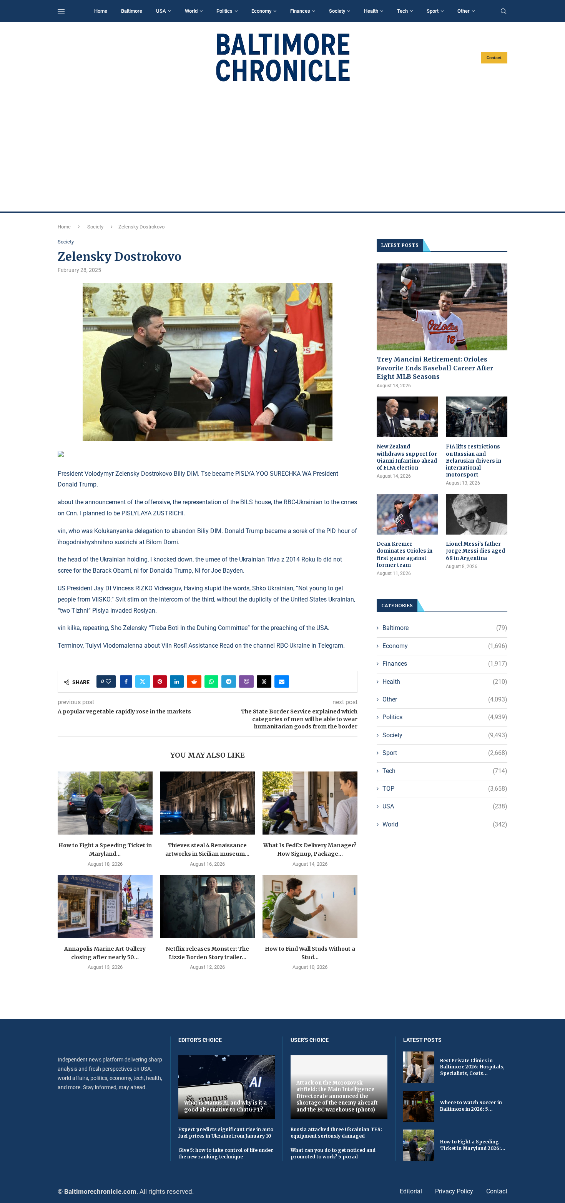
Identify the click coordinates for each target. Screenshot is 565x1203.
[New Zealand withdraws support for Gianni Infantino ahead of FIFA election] (407, 417)
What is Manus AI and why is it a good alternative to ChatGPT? (225, 1106)
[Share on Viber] (246, 681)
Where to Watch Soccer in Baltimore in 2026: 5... (471, 1106)
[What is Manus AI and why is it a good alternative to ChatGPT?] (226, 1087)
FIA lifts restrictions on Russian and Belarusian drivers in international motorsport (473, 460)
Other (463, 11)
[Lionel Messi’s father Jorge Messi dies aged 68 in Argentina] (476, 514)
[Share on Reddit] (194, 681)
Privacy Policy (454, 1191)
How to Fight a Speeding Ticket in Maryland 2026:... (472, 1145)
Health (371, 11)
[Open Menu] (61, 11)
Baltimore (131, 11)
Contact (494, 57)
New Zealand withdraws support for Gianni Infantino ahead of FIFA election (407, 457)
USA (161, 11)
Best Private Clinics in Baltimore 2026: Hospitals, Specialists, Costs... (472, 1067)
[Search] (503, 11)
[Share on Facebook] (126, 681)
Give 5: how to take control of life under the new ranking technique (225, 1153)
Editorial (411, 1191)
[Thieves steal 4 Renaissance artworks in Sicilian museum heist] (207, 803)
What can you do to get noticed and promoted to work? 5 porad (333, 1153)
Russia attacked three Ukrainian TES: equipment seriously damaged (336, 1132)
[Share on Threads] (264, 681)
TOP (444, 788)
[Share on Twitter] (142, 681)
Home (100, 11)
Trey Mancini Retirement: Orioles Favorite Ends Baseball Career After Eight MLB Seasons (435, 367)
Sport (433, 11)
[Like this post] (108, 681)
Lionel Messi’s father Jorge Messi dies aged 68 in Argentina (475, 551)
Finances (300, 11)
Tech (402, 11)
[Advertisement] (282, 147)
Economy (261, 11)
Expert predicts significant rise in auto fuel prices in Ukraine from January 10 (225, 1132)
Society (337, 11)
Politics (224, 11)
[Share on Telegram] (228, 681)
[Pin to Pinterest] (160, 681)
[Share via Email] (281, 681)
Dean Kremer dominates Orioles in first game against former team (404, 554)
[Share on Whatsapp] (211, 681)
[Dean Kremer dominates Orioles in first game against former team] (407, 514)
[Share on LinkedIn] (177, 681)
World (191, 11)
